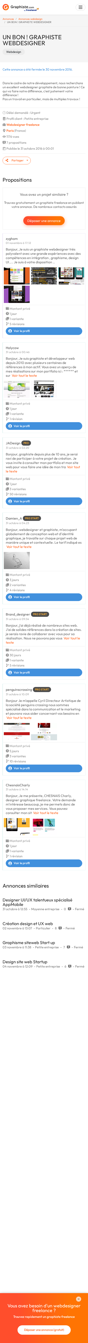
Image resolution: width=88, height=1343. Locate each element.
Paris (10, 131)
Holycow (12, 348)
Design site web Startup (25, 961)
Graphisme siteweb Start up (29, 942)
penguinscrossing (19, 689)
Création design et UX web (28, 923)
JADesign (13, 443)
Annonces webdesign (30, 18)
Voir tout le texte (24, 375)
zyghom (12, 238)
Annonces (8, 18)
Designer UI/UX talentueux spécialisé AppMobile (37, 902)
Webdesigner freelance (23, 125)
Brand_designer (18, 614)
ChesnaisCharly (18, 785)
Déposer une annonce (44, 221)
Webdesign (13, 52)
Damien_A (14, 518)
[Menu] (80, 7)
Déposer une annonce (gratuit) (44, 1330)
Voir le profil (22, 331)
